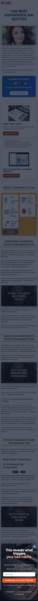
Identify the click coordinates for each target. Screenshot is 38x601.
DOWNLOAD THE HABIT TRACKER (19, 580)
